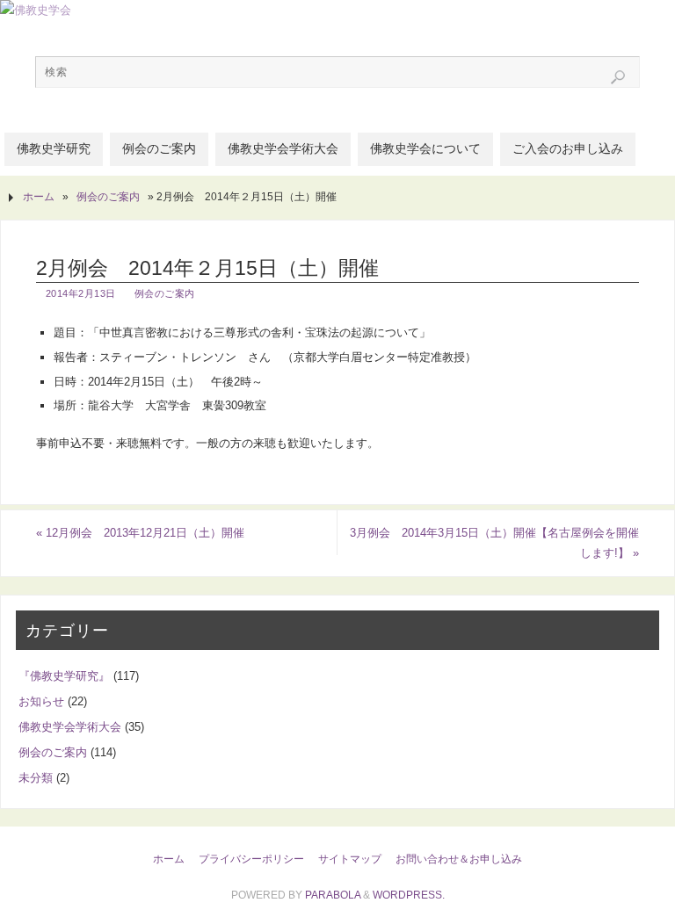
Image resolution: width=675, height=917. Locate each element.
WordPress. (409, 895)
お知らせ (41, 701)
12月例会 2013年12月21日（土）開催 (140, 532)
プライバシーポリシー (251, 859)
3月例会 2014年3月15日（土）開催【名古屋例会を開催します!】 (494, 543)
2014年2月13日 (81, 293)
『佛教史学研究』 (64, 675)
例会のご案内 (108, 197)
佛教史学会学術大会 (69, 726)
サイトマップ (349, 859)
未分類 (35, 777)
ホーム (38, 197)
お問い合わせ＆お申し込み (459, 859)
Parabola (332, 895)
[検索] (618, 77)
